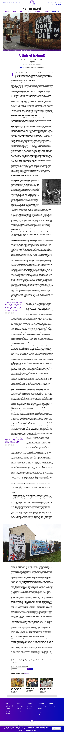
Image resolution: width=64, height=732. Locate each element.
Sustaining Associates (41, 712)
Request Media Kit (52, 706)
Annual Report (40, 715)
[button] (20, 67)
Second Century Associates (42, 706)
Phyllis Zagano (43, 691)
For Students (29, 708)
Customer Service (20, 711)
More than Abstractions (23, 662)
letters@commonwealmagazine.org (38, 67)
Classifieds (50, 705)
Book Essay (38, 64)
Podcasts (18, 2)
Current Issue (6, 2)
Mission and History (9, 705)
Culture (29, 11)
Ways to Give (55, 11)
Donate (50, 2)
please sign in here (44, 727)
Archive (13, 2)
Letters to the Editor (20, 706)
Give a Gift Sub (29, 706)
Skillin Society (40, 708)
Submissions (19, 708)
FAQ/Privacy (8, 713)
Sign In (59, 2)
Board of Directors (9, 711)
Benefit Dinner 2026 (41, 705)
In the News (8, 708)
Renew (28, 705)
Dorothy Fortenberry (30, 690)
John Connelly (32, 61)
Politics (14, 11)
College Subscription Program (41, 710)
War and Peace (25, 64)
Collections (37, 11)
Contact (18, 705)
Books (21, 11)
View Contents (26, 673)
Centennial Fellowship (9, 706)
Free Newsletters (57, 4)
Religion (7, 11)
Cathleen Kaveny (14, 691)
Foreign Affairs (32, 64)
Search (54, 2)
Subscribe (46, 11)
